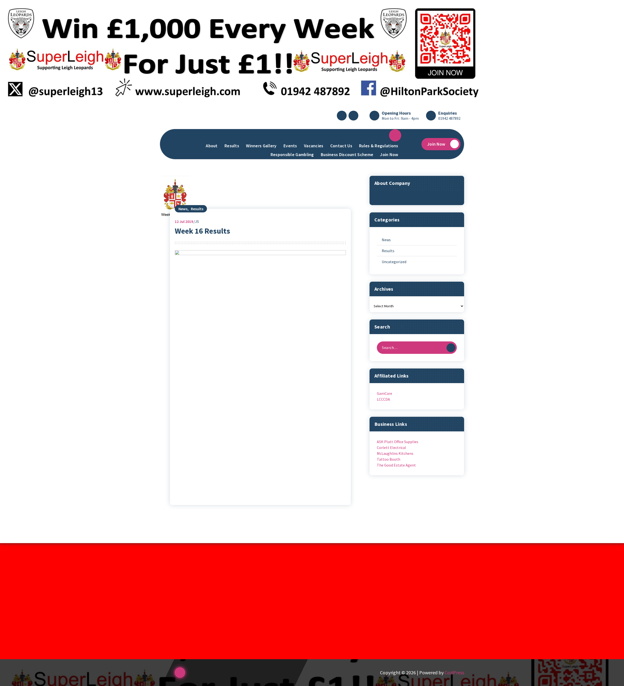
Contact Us (341, 146)
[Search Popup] (413, 144)
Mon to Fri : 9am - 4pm (400, 118)
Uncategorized (394, 261)
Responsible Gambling (292, 154)
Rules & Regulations (378, 146)
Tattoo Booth (388, 459)
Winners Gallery (261, 146)
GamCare (384, 393)
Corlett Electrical (391, 447)
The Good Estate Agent (396, 465)
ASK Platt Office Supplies (397, 441)
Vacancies (313, 146)
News (182, 208)
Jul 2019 (184, 221)
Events (290, 146)
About (212, 146)
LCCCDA (383, 399)
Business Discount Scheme (347, 154)
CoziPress (454, 672)
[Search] (451, 347)
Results (231, 146)
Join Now (389, 154)
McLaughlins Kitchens (395, 453)
